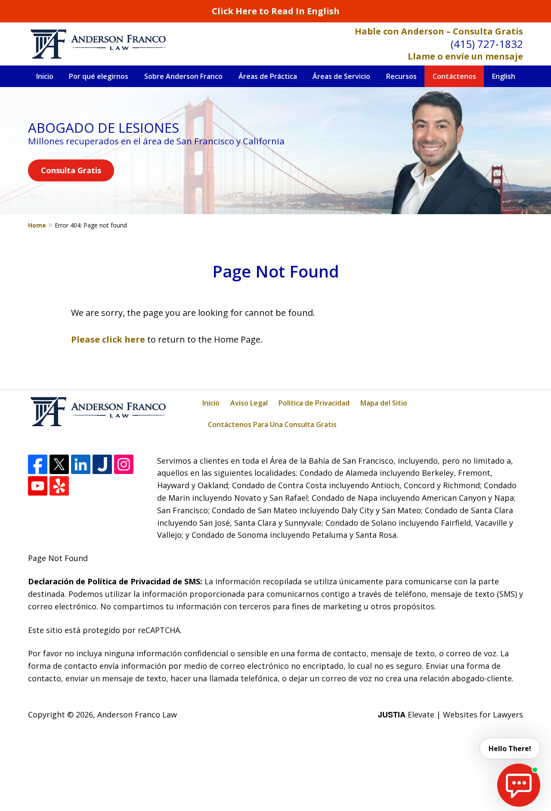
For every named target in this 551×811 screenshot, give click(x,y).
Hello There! (510, 748)
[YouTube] (37, 486)
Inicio (44, 76)
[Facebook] (37, 464)
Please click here (108, 339)
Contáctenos (454, 76)
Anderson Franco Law (137, 714)
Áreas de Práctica (267, 76)
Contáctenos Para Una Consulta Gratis (272, 424)
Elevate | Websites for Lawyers (450, 714)
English (503, 76)
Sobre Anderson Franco (183, 76)
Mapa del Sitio (383, 403)
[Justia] (102, 464)
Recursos (401, 76)
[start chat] (518, 785)
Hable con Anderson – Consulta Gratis (439, 31)
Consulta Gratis (71, 170)
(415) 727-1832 (487, 44)
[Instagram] (123, 464)
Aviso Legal (249, 403)
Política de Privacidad (314, 403)
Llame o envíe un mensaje (465, 56)
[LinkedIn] (80, 464)
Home (37, 225)
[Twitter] (59, 464)
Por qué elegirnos (98, 76)
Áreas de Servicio (341, 76)
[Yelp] (59, 486)
